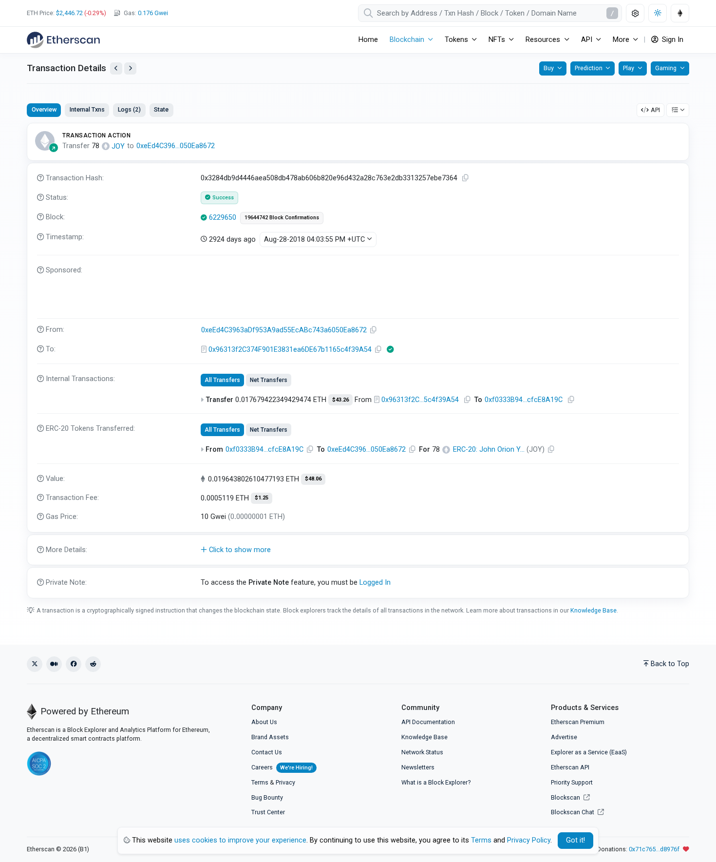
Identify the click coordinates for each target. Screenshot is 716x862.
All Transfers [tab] (222, 380)
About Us (264, 722)
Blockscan (566, 797)
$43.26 (340, 400)
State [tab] (161, 109)
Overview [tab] (44, 109)
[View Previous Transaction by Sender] (116, 68)
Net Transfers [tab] (268, 380)
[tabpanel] (358, 360)
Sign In (671, 40)
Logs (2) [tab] (129, 109)
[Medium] (54, 664)
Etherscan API (570, 767)
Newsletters (417, 767)
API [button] (586, 40)
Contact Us (266, 752)
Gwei (153, 13)
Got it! (575, 840)
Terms (259, 782)
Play (628, 68)
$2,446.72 (69, 13)
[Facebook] (73, 664)
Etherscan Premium (577, 722)
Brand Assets (270, 737)
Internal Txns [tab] (87, 109)
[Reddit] (93, 664)
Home (368, 40)
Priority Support (572, 782)
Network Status (422, 752)
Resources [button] (543, 40)
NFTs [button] (497, 40)
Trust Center (268, 812)
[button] (358, 550)
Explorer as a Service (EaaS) (589, 752)
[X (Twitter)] (34, 664)
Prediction (589, 68)
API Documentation (428, 722)
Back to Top (670, 664)
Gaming (666, 68)
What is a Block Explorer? (436, 782)
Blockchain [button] (407, 40)
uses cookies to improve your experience (240, 840)
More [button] (621, 40)
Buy (549, 68)
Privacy (285, 782)
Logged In (375, 582)
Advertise (564, 737)
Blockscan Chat (573, 812)
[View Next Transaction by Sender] (130, 68)
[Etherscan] (63, 40)
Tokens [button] (456, 40)
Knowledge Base (593, 610)
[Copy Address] (373, 330)
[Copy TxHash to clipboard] (465, 178)
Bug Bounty (267, 797)
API (655, 110)
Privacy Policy (528, 840)
